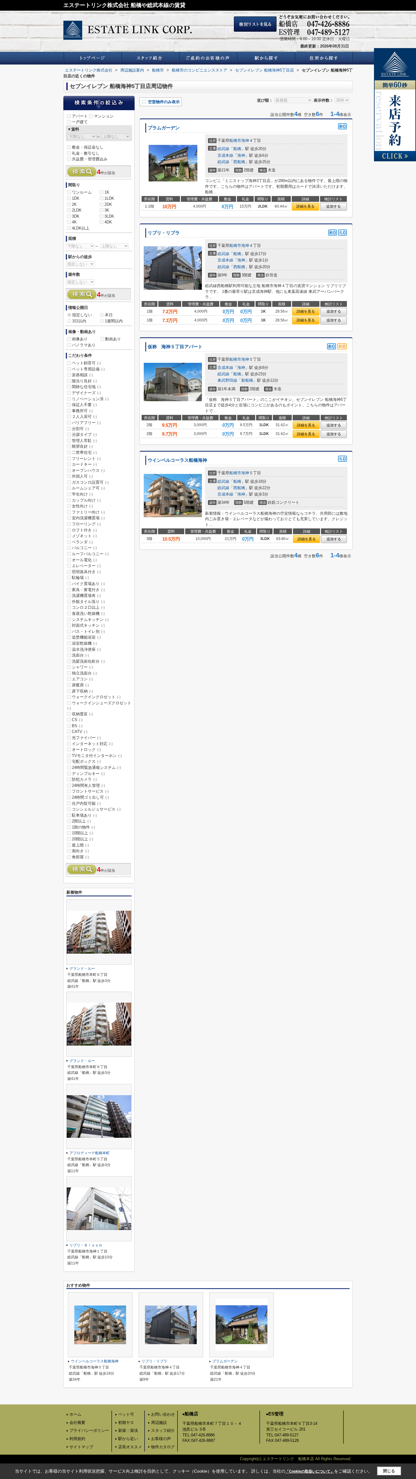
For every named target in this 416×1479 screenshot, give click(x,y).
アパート (80, 116)
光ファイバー (86, 737)
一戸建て (80, 122)
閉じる (389, 1471)
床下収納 (82, 691)
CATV (79, 731)
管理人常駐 (84, 440)
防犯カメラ (84, 779)
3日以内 (79, 321)
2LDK (77, 210)
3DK (75, 216)
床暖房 (80, 685)
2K (74, 204)
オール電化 (84, 560)
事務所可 (82, 410)
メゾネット (84, 536)
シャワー (82, 667)
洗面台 (80, 655)
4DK (108, 222)
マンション (104, 116)
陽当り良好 (84, 381)
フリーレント (86, 458)
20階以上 (82, 839)
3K (106, 210)
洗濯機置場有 (86, 595)
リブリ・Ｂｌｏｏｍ (85, 1245)
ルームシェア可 (88, 488)
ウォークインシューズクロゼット (99, 705)
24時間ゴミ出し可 (90, 797)
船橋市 (235, 140)
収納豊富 (82, 714)
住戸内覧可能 (86, 803)
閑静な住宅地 (86, 386)
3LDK (109, 216)
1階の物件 (83, 827)
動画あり (113, 339)
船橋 (237, 148)
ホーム (75, 1414)
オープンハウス (88, 470)
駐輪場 (80, 577)
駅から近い (128, 1438)
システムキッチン (90, 619)
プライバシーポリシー (89, 1430)
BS (77, 726)
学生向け (82, 494)
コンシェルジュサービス (96, 809)
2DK (108, 204)
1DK (75, 198)
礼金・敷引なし (86, 153)
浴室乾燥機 (84, 643)
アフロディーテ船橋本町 (89, 1153)
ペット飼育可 (86, 363)
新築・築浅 (128, 1430)
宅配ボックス (86, 761)
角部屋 (80, 857)
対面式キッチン (88, 625)
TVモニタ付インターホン (97, 755)
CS (77, 719)
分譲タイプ (84, 434)
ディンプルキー (88, 773)
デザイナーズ (86, 393)
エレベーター (86, 565)
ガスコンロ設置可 (90, 482)
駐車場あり (84, 815)
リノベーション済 (90, 399)
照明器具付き (86, 572)
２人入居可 (84, 416)
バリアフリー (86, 422)
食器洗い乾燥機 (88, 613)
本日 (109, 315)
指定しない (82, 315)
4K (74, 222)
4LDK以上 (81, 228)
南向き (80, 851)
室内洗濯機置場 (88, 518)
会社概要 (77, 1422)
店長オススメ (130, 1447)
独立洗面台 (84, 673)
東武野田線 (227, 380)
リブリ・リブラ (164, 232)
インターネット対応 (92, 743)
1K (106, 192)
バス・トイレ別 (88, 631)
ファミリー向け (88, 512)
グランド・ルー (82, 968)
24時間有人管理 (88, 785)
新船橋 (247, 380)
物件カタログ (163, 1447)
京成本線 (225, 155)
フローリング (86, 524)
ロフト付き (84, 530)
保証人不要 (84, 404)
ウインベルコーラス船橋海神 (177, 460)
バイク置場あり (88, 583)
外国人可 (82, 476)
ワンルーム (82, 192)
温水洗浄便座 (86, 649)
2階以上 (81, 821)
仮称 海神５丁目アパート (175, 346)
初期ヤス (126, 1422)
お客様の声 (161, 1438)
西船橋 (239, 161)
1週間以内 (114, 321)
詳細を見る (305, 206)
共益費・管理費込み (90, 159)
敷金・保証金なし (88, 147)
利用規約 (77, 1438)
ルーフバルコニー (90, 554)
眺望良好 (82, 446)
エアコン (82, 679)
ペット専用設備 (88, 369)
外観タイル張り (88, 601)
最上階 (80, 845)
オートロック (86, 749)
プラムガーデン (164, 127)
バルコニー (84, 547)
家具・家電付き (88, 589)
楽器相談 (82, 375)
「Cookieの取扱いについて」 (309, 1471)
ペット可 (126, 1414)
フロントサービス (90, 791)
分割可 (80, 428)
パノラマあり (84, 345)
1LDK (109, 198)
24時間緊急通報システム (96, 767)
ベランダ (82, 542)
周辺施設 (159, 1422)
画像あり (80, 339)
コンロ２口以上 (88, 607)
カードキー (84, 464)
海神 (245, 140)
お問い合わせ (163, 1414)
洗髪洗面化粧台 (88, 661)
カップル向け (86, 500)
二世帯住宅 (84, 452)
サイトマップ (81, 1447)
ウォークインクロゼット (96, 697)
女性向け (82, 506)
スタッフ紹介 (163, 1430)
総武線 (223, 148)
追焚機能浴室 (86, 637)
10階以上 (82, 833)
